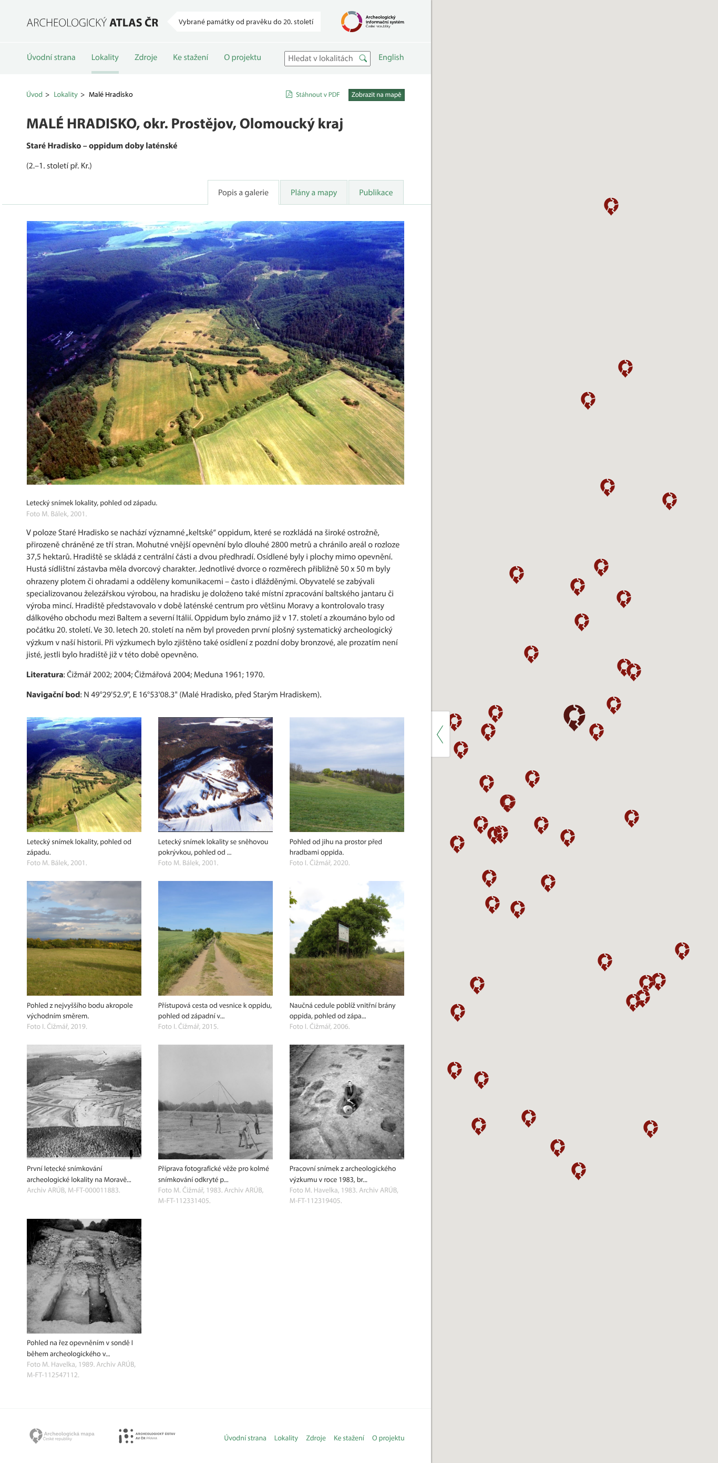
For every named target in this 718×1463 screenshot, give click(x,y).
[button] (614, 705)
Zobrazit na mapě (377, 95)
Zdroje (146, 57)
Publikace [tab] (376, 192)
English (391, 57)
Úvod (34, 94)
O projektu (242, 57)
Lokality (105, 57)
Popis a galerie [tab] (243, 192)
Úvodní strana (51, 57)
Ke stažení (190, 57)
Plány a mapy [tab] (314, 192)
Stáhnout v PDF (318, 95)
